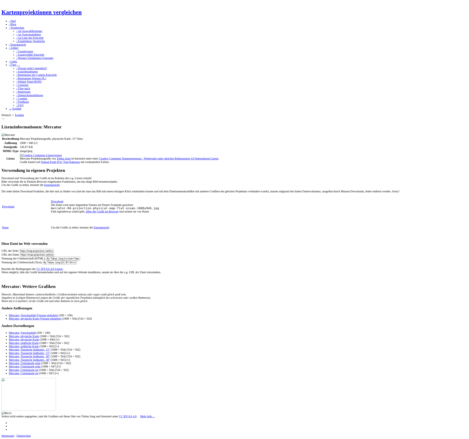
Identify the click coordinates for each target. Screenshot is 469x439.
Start (12, 21)
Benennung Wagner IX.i (31, 78)
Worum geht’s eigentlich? (31, 68)
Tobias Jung (64, 158)
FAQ (20, 105)
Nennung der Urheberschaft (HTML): (23, 258)
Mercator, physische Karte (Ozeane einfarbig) (35, 318)
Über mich (23, 88)
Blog (12, 24)
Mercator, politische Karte (24, 343)
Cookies (21, 98)
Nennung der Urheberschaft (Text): (21, 262)
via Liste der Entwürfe (30, 37)
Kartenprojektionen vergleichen (41, 12)
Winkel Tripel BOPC (29, 81)
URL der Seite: (10, 250)
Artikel (13, 48)
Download (8, 206)
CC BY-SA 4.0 (127, 416)
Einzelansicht (17, 44)
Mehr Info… (147, 416)
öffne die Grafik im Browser (102, 211)
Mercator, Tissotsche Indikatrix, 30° (29, 356)
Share (5, 227)
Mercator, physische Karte (24, 336)
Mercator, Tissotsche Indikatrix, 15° (29, 349)
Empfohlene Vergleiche (30, 41)
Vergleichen (16, 27)
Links (13, 61)
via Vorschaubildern (28, 34)
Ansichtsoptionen (27, 71)
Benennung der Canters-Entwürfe (36, 74)
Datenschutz (23, 435)
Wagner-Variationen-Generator (34, 58)
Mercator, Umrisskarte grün (24, 363)
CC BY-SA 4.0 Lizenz (49, 268)
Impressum (23, 91)
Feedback (22, 101)
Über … (14, 64)
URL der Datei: (10, 254)
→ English (15, 108)
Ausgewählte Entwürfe (30, 54)
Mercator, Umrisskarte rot (23, 370)
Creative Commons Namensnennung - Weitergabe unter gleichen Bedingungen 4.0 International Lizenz (158, 158)
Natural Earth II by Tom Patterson (60, 162)
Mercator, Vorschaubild (22, 332)
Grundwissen (24, 51)
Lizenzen (22, 85)
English (19, 115)
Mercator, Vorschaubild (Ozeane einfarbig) (33, 315)
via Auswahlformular (29, 31)
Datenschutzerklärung (29, 95)
